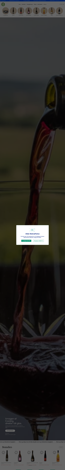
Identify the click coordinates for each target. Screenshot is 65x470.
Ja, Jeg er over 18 (26, 240)
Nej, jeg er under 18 (38, 240)
